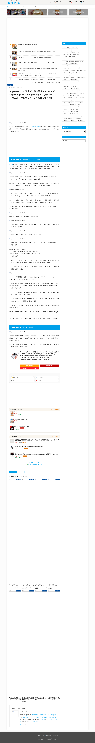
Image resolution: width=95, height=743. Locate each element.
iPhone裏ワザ (68, 65)
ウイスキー (78, 59)
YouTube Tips (68, 118)
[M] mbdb (54, 739)
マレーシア (67, 52)
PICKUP (74, 63)
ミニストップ (79, 61)
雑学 (77, 68)
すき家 (66, 95)
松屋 (74, 91)
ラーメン (67, 106)
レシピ (66, 104)
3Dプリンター (68, 122)
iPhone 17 (81, 70)
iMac (66, 86)
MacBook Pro (79, 84)
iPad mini (75, 79)
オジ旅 (43, 719)
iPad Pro (82, 77)
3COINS (75, 111)
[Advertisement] (34, 30)
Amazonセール (79, 65)
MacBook (78, 81)
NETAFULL (45, 738)
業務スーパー (67, 113)
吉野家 (82, 93)
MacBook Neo (68, 59)
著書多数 (35, 721)
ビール (66, 47)
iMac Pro (66, 91)
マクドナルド (75, 95)
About (39, 735)
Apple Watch (14, 6)
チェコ (66, 54)
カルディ (75, 109)
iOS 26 (66, 77)
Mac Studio (75, 88)
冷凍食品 (66, 109)
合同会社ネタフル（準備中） (52, 735)
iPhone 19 (76, 72)
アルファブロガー (35, 714)
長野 (66, 56)
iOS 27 (73, 77)
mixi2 (74, 120)
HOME (9, 6)
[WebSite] (23, 724)
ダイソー (66, 111)
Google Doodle (68, 116)
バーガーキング (68, 97)
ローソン (79, 100)
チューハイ (67, 50)
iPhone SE (75, 75)
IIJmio (81, 120)
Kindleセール (68, 68)
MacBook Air (68, 84)
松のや (81, 91)
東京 (66, 61)
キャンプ (80, 102)
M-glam (49, 739)
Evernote (76, 50)
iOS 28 (66, 63)
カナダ (74, 47)
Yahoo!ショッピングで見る (29, 368)
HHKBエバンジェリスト (33, 716)
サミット (76, 113)
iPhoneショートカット (69, 70)
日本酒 (72, 56)
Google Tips (79, 116)
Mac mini (74, 86)
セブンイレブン (79, 97)
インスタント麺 (77, 106)
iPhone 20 (67, 75)
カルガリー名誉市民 (51, 717)
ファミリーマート (69, 100)
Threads (77, 118)
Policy (43, 735)
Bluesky (66, 120)
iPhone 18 (67, 72)
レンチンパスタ (75, 104)
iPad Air (66, 79)
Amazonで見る (29, 365)
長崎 (72, 61)
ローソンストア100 (69, 102)
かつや (66, 93)
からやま (74, 93)
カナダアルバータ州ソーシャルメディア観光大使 (34, 717)
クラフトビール (77, 52)
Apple (11, 164)
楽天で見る (48, 365)
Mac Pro (67, 88)
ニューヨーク (75, 54)
